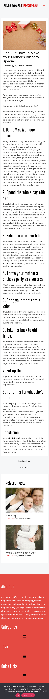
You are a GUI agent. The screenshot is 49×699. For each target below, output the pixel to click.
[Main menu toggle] (43, 5)
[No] (46, 691)
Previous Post (24, 461)
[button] (24, 636)
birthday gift (15, 438)
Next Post (24, 467)
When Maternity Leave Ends (21, 552)
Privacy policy (28, 695)
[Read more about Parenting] (24, 500)
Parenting (8, 65)
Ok (18, 695)
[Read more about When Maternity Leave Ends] (24, 537)
